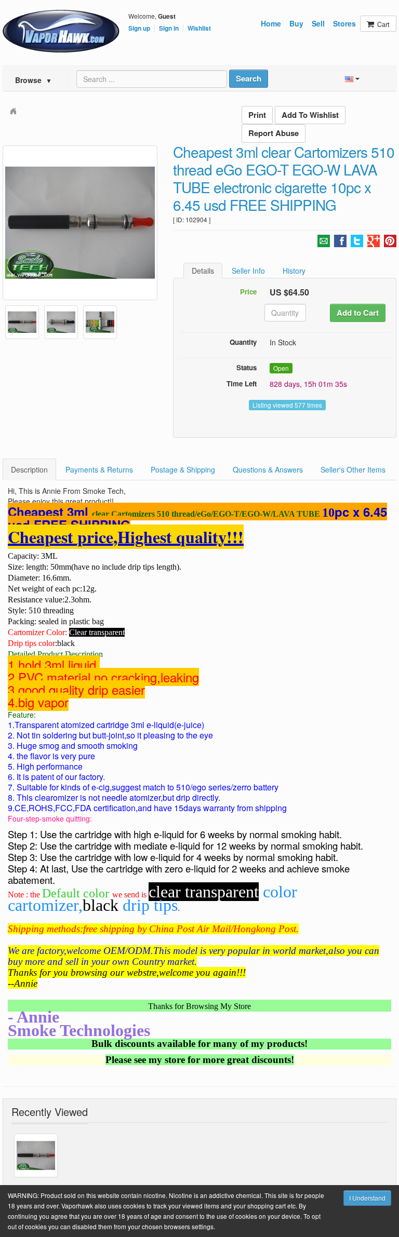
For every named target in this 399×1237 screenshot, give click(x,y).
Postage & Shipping (183, 469)
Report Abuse (273, 133)
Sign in (169, 28)
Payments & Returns (99, 469)
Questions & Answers (268, 469)
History (294, 270)
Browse (33, 80)
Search (248, 78)
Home (271, 23)
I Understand (367, 1197)
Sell (318, 23)
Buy (296, 23)
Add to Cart (358, 312)
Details (203, 270)
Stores (344, 23)
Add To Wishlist (310, 114)
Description (29, 469)
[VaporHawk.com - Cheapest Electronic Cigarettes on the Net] (61, 31)
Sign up (139, 28)
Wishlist (199, 28)
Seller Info (248, 270)
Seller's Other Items (353, 469)
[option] (80, 222)
